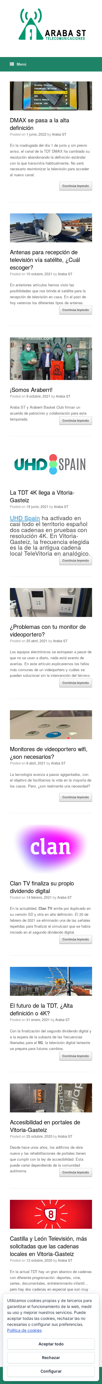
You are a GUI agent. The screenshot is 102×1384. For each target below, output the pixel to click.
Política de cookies (24, 1330)
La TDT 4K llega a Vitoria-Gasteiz (42, 496)
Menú (21, 64)
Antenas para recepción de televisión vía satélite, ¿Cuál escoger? (45, 259)
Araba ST (59, 134)
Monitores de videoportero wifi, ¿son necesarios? (49, 753)
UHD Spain (25, 517)
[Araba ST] (51, 24)
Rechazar (51, 1357)
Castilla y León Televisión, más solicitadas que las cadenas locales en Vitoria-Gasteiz (48, 1246)
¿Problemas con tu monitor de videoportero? (48, 630)
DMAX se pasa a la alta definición (39, 124)
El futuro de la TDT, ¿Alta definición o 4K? (41, 1009)
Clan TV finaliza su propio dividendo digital (42, 887)
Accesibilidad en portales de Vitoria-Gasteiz (45, 1126)
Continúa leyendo (75, 186)
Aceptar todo (51, 1343)
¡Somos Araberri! (31, 389)
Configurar (51, 1371)
